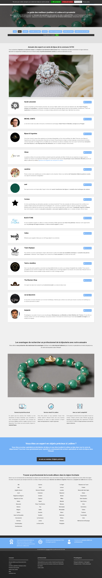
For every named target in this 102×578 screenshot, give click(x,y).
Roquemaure (83, 495)
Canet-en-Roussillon (18, 515)
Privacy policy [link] (86, 1)
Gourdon (40, 512)
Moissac (62, 504)
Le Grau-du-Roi (40, 523)
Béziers (18, 506)
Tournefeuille (83, 515)
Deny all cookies (68, 1)
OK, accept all (56, 1)
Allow (57, 35)
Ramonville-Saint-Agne (83, 490)
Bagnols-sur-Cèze (18, 498)
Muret (61, 512)
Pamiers (62, 520)
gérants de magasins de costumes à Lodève (51, 160)
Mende (61, 495)
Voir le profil (88, 102)
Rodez (83, 493)
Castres (40, 484)
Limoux (62, 487)
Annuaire (11, 562)
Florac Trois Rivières (40, 504)
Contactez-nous (12, 573)
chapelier (25, 31)
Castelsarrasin (18, 526)
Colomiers (40, 493)
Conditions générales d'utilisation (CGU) (17, 565)
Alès (18, 487)
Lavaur (40, 520)
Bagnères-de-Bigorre (19, 495)
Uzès (83, 518)
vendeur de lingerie (68, 31)
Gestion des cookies (13, 569)
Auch (18, 493)
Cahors (18, 512)
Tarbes (83, 509)
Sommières (83, 506)
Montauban (62, 506)
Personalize (78, 1)
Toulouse (83, 512)
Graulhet (40, 515)
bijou (20, 31)
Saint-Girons (83, 501)
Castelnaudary (18, 523)
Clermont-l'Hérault (40, 490)
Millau (61, 498)
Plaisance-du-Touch (83, 484)
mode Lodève (41, 567)
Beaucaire (18, 504)
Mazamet (62, 493)
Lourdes (62, 490)
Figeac (40, 501)
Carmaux (18, 520)
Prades (83, 487)
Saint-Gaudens (83, 498)
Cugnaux (40, 498)
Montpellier (62, 509)
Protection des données (14, 567)
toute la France (12, 425)
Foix (40, 506)
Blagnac (18, 509)
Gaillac (40, 509)
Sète (83, 504)
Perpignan (61, 523)
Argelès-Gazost (18, 490)
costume (44, 31)
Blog (10, 571)
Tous (15, 31)
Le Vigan (62, 484)
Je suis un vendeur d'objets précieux (51, 459)
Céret (40, 487)
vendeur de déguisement (55, 31)
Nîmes (61, 518)
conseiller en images (35, 31)
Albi (18, 484)
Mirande (62, 501)
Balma (18, 501)
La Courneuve (40, 518)
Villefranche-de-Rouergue (83, 520)
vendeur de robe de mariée (81, 31)
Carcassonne (18, 518)
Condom (40, 495)
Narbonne (62, 515)
